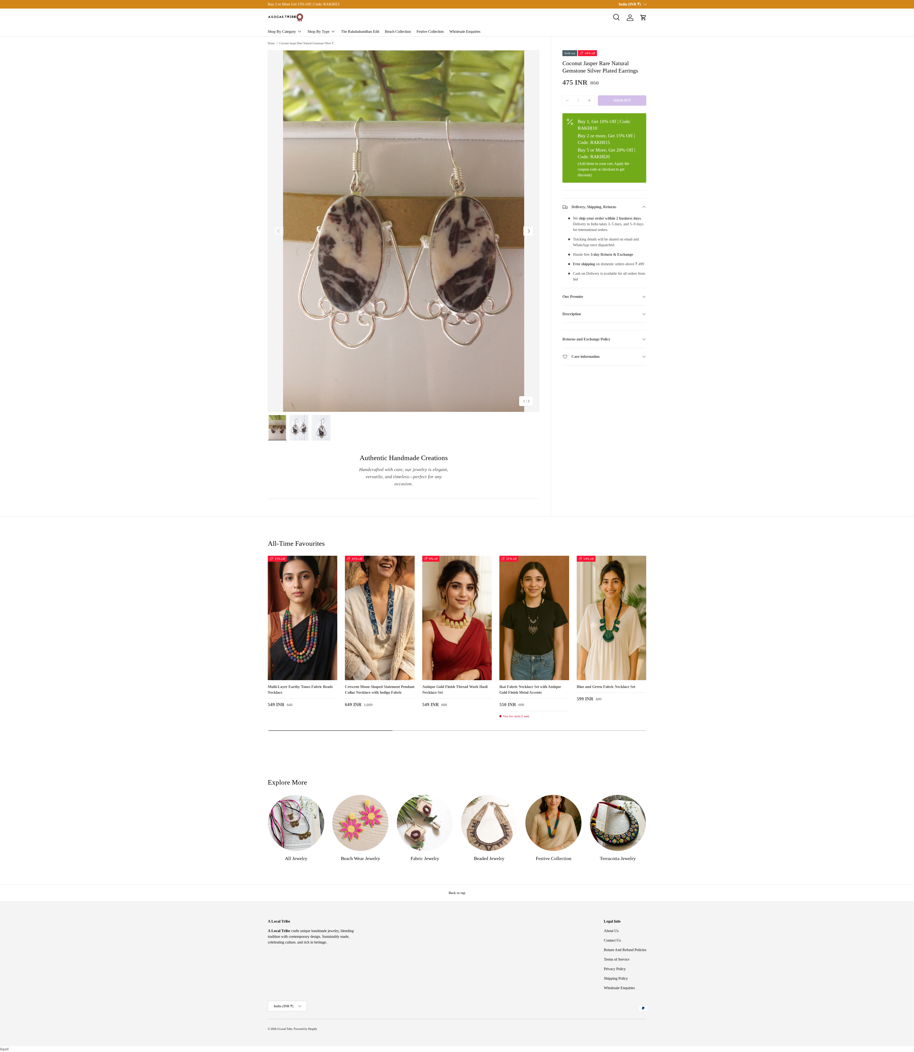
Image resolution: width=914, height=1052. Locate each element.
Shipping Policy (616, 978)
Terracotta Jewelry (618, 858)
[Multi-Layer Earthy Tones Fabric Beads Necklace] (302, 618)
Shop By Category (282, 31)
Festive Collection (430, 31)
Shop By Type (318, 31)
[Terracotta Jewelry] (618, 823)
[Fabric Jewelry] (425, 823)
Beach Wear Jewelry (360, 858)
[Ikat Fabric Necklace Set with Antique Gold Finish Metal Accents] (534, 618)
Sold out (622, 100)
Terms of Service (616, 959)
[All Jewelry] (296, 823)
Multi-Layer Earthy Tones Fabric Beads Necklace (300, 689)
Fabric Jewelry (425, 858)
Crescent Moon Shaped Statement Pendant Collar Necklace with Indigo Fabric (379, 689)
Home (271, 43)
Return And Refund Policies (625, 950)
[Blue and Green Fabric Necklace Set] (611, 618)
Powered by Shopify (305, 1029)
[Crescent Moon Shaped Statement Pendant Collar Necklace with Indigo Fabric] (379, 618)
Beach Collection (398, 31)
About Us (611, 931)
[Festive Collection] (553, 823)
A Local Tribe (284, 1029)
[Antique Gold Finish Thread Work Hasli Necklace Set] (457, 618)
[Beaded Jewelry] (489, 823)
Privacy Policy (615, 969)
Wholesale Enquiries (464, 31)
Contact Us (612, 940)
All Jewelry (296, 858)
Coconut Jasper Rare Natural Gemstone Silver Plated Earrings (307, 43)
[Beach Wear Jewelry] (360, 823)
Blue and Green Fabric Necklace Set (606, 687)
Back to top (457, 893)
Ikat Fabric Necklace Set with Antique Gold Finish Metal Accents (530, 689)
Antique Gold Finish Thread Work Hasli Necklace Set (454, 689)
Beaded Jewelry (489, 858)
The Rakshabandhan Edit (360, 31)
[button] (643, 17)
